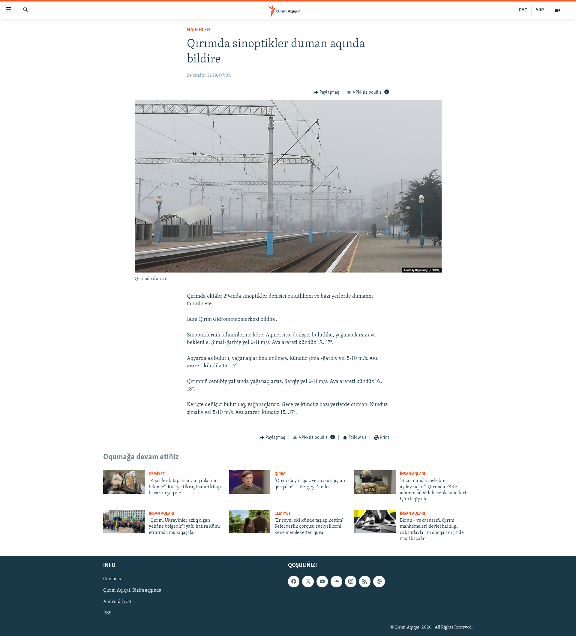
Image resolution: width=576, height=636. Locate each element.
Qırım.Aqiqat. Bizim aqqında (132, 590)
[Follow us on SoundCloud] (336, 581)
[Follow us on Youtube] (322, 581)
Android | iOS (117, 601)
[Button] (327, 92)
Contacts (112, 579)
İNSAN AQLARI (412, 474)
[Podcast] (379, 581)
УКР (540, 10)
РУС (523, 10)
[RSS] (364, 581)
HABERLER (198, 30)
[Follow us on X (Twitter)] (308, 581)
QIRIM (280, 474)
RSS (107, 613)
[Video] (557, 10)
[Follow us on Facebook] (293, 581)
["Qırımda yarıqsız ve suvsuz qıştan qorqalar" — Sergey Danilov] (249, 482)
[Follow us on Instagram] (350, 581)
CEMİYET (157, 474)
